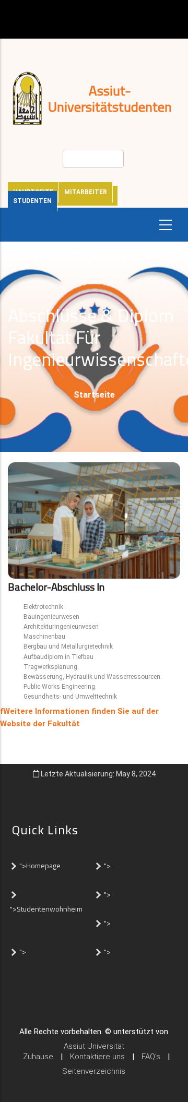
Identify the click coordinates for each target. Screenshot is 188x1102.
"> (107, 865)
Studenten (32, 201)
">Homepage (40, 865)
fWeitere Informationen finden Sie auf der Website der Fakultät (79, 717)
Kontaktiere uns (97, 1056)
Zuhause (38, 1056)
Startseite (94, 395)
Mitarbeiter (85, 192)
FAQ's (151, 1056)
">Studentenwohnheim (46, 909)
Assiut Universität (94, 1046)
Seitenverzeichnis (93, 1071)
